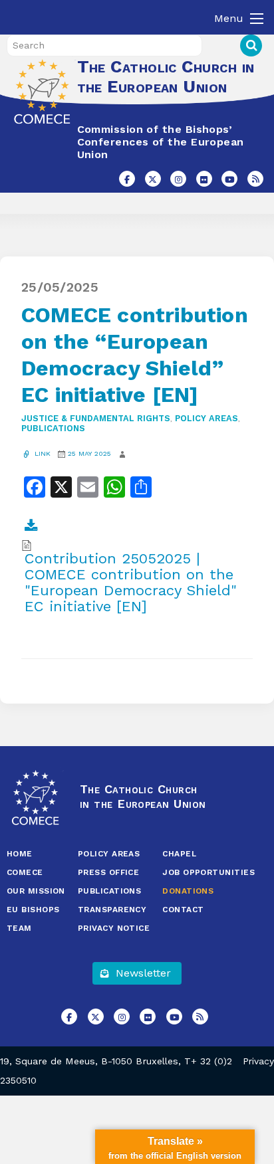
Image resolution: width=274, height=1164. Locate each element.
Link (41, 453)
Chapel (179, 853)
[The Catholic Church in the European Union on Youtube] (229, 179)
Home (20, 853)
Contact (183, 909)
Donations (187, 891)
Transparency (112, 909)
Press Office (108, 872)
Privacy (258, 1061)
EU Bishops (33, 909)
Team (19, 928)
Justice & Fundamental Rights (95, 418)
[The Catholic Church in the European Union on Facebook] (127, 179)
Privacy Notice (114, 928)
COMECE (25, 872)
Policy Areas (206, 418)
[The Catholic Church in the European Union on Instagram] (178, 179)
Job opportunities (208, 872)
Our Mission (36, 891)
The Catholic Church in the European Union (166, 76)
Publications (53, 428)
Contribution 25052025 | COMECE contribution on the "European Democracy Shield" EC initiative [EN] (131, 583)
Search (251, 45)
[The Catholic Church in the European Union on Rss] (255, 179)
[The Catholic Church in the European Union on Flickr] (204, 179)
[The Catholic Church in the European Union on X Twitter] (153, 179)
